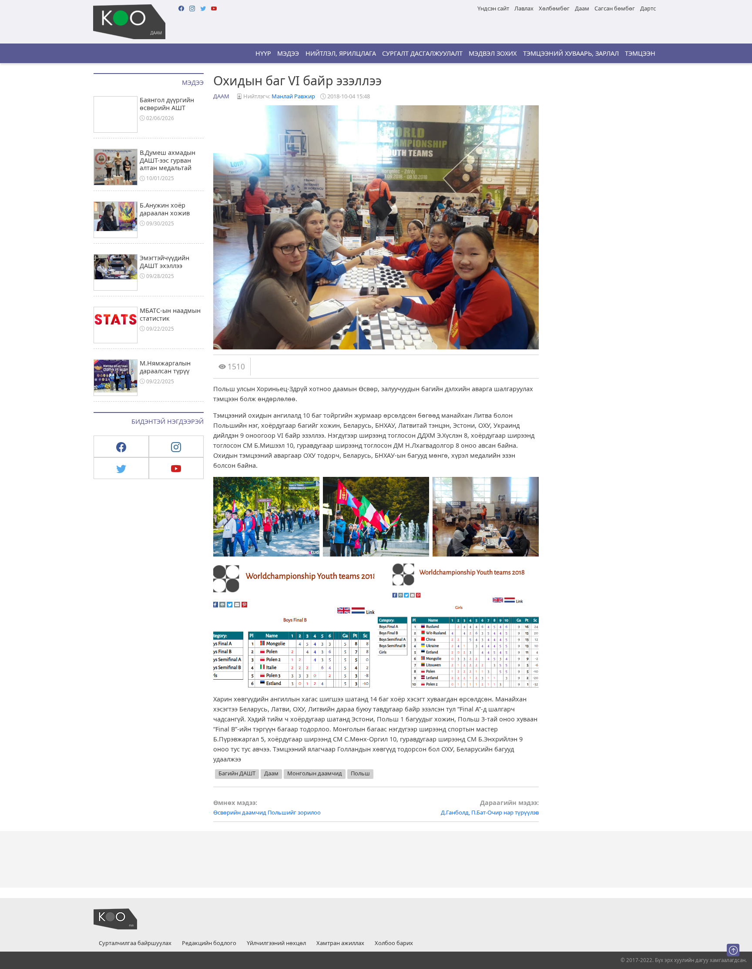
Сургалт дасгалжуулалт (422, 53)
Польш (360, 773)
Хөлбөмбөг (554, 8)
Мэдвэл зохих (493, 53)
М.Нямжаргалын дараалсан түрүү (165, 367)
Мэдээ (288, 53)
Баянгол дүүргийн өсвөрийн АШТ (167, 103)
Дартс (648, 8)
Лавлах (524, 8)
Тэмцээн (640, 53)
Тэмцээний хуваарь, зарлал (571, 53)
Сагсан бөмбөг (614, 8)
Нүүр (263, 53)
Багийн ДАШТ (236, 773)
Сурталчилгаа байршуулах (135, 943)
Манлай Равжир (293, 96)
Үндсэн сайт (493, 8)
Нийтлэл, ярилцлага (341, 53)
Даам (582, 8)
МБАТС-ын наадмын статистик (170, 314)
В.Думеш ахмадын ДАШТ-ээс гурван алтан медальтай (167, 160)
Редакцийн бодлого (209, 943)
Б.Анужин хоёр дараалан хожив (165, 209)
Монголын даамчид (314, 773)
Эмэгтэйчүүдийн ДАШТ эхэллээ (164, 261)
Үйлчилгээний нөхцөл (276, 943)
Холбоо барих (394, 943)
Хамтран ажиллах (340, 943)
